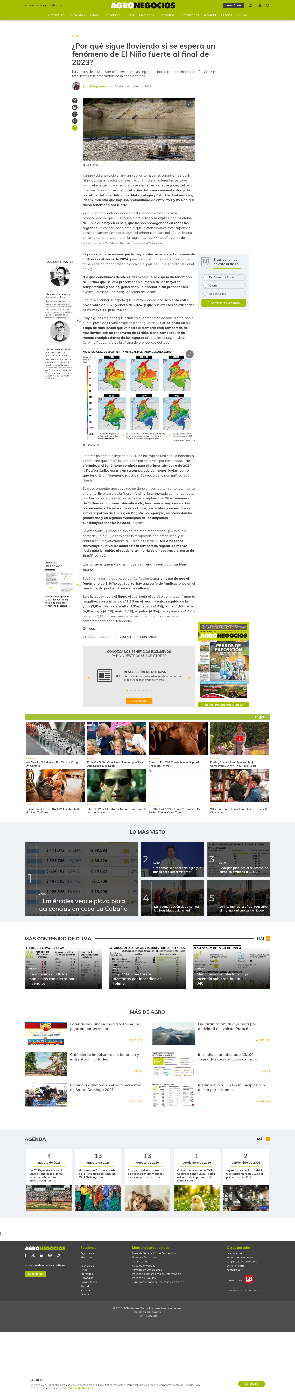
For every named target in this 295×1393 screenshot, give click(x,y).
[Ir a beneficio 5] (143, 690)
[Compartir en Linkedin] (75, 107)
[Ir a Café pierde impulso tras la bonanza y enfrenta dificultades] (46, 1064)
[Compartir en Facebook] (75, 114)
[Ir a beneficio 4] (139, 690)
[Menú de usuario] (250, 5)
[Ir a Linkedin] (41, 1255)
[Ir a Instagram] (50, 1255)
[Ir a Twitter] (33, 1255)
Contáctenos (140, 1261)
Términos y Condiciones (147, 1269)
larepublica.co (235, 1253)
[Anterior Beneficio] (89, 677)
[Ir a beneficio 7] (150, 690)
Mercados (146, 15)
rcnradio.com (235, 1269)
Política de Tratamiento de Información (156, 1273)
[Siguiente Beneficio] (189, 677)
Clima (94, 15)
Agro (138, 1071)
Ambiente (263, 1040)
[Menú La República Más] (259, 5)
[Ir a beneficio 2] (131, 690)
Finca (130, 15)
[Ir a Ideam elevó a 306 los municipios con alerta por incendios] (173, 1094)
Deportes (135, 1101)
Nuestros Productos (144, 1257)
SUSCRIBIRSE (139, 701)
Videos (242, 15)
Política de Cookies (144, 1277)
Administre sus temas (225, 302)
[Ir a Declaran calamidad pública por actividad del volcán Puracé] (173, 1033)
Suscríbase (234, 5)
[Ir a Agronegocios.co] (45, 1248)
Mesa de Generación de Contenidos (154, 1253)
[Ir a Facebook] (25, 1255)
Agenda (210, 15)
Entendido (252, 1384)
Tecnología (112, 15)
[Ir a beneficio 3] (135, 690)
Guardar (75, 128)
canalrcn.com (235, 1265)
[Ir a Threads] (58, 1255)
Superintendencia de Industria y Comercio (158, 1282)
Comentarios (189, 15)
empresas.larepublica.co (242, 1261)
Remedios (166, 15)
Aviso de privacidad (143, 1265)
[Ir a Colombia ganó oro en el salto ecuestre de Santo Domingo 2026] (46, 1094)
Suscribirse (35, 1273)
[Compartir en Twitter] (75, 100)
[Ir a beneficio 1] (127, 690)
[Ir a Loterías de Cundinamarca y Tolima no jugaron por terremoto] (46, 1033)
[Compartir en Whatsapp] (75, 121)
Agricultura (56, 15)
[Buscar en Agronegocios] (267, 5)
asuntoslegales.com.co (241, 1257)
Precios (226, 15)
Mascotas (77, 15)
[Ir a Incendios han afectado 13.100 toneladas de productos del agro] (173, 1064)
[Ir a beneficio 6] (147, 690)
